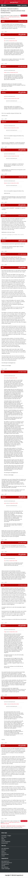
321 (4, 18)
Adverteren (3, 852)
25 (9, 17)
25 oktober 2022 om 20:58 (15, 183)
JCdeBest (4, 215)
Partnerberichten (5, 854)
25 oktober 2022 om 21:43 (15, 156)
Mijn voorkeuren (4, 867)
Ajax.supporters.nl (5, 861)
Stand (2, 838)
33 (18, 17)
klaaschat (4, 554)
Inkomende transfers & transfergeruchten (16, 826)
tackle (3, 34)
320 (3, 18)
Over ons (3, 845)
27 (11, 17)
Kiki (4, 40)
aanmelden (24, 5)
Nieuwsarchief (4, 843)
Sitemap (3, 865)
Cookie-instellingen (5, 868)
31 (16, 17)
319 (1, 18)
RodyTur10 (4, 66)
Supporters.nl (4, 858)
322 (6, 18)
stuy (2, 542)
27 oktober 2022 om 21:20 (13, 631)
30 (15, 17)
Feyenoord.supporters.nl (6, 862)
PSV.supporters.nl (5, 864)
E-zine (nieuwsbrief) (5, 841)
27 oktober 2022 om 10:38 (13, 503)
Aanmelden (3, 835)
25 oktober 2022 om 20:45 (15, 98)
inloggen (19, 5)
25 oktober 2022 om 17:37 (14, 72)
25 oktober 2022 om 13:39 (13, 40)
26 (10, 17)
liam (3, 267)
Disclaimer (3, 849)
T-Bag (3, 585)
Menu (5, 5)
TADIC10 (3, 205)
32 (17, 17)
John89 (3, 21)
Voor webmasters (5, 848)
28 (12, 17)
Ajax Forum (3, 9)
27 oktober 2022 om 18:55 (13, 560)
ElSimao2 (4, 92)
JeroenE (3, 745)
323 (8, 18)
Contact (3, 855)
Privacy (3, 851)
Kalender (3, 840)
